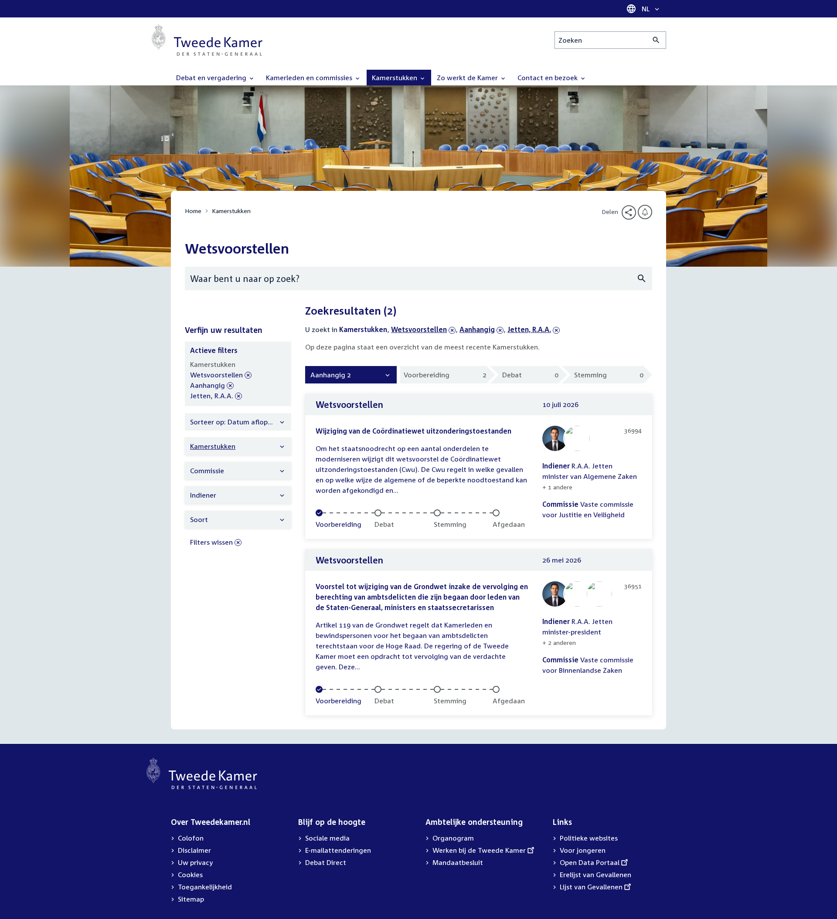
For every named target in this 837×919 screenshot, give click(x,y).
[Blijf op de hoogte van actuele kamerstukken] (645, 212)
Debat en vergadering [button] (212, 77)
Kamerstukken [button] (395, 77)
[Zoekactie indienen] (656, 40)
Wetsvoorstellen (419, 329)
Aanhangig (477, 329)
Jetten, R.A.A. (529, 329)
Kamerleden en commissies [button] (310, 77)
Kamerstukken (231, 210)
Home (193, 210)
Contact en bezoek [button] (548, 77)
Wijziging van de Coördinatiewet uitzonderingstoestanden (413, 431)
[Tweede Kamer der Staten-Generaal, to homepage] (207, 40)
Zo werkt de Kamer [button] (468, 77)
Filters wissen (211, 542)
